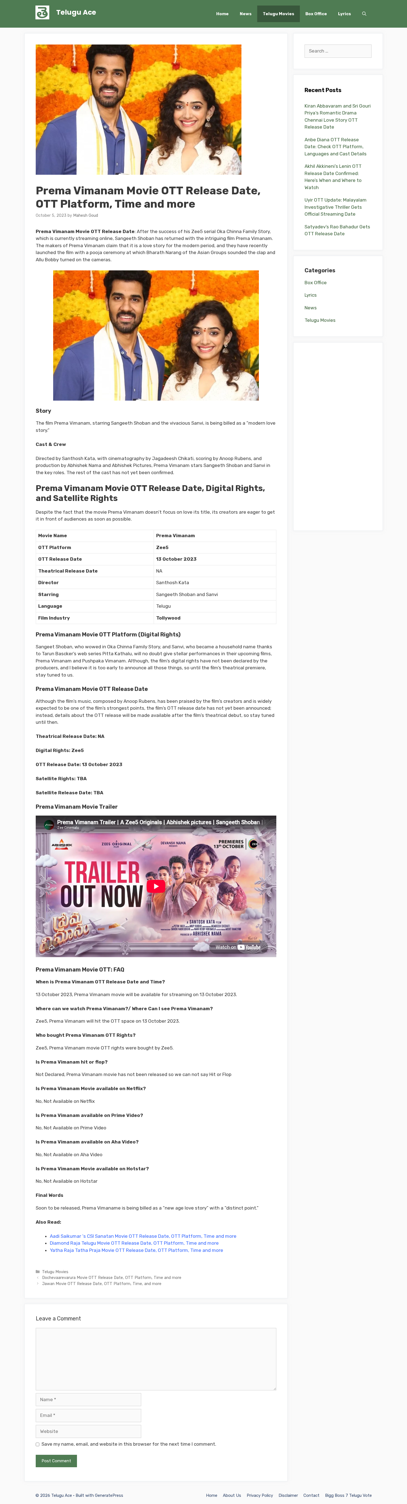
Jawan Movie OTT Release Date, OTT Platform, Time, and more (101, 1283)
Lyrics (344, 13)
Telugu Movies (278, 13)
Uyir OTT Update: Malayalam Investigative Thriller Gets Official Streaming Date (336, 207)
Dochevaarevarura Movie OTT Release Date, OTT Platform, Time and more (111, 1277)
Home (222, 13)
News (246, 13)
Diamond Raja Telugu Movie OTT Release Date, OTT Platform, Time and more (134, 1243)
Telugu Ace (76, 12)
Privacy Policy (260, 1495)
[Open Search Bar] (364, 14)
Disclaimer (288, 1495)
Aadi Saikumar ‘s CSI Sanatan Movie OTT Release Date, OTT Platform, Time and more (143, 1236)
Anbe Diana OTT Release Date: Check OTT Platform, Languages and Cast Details (336, 146)
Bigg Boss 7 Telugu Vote (348, 1495)
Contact (311, 1495)
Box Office (316, 13)
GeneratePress (109, 1495)
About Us (232, 1495)
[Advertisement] (338, 436)
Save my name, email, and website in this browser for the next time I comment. (129, 1444)
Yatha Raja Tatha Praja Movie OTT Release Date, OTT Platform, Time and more (136, 1250)
